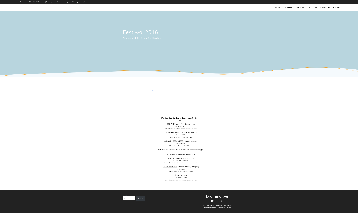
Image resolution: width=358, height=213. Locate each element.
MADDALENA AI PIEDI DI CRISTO (177, 150)
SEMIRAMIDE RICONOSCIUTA (183, 158)
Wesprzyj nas (325, 7)
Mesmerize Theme (224, 208)
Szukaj (125, 195)
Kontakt (336, 7)
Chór (309, 7)
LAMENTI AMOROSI (170, 167)
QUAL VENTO (175, 132)
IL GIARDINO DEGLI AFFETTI (173, 141)
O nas (315, 7)
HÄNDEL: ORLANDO (181, 175)
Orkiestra (300, 7)
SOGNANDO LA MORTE (175, 124)
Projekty (288, 7)
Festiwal (277, 7)
